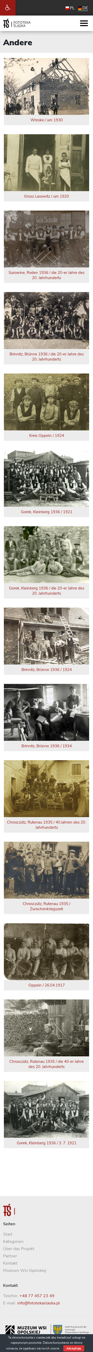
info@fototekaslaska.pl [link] (38, 1303)
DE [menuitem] (85, 8)
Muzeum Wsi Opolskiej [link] (24, 1270)
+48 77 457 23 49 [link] (37, 1296)
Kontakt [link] (10, 1263)
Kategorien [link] (13, 1241)
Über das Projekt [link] (18, 1249)
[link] (8, 8)
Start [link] (7, 1234)
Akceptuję (73, 1348)
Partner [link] (10, 1256)
